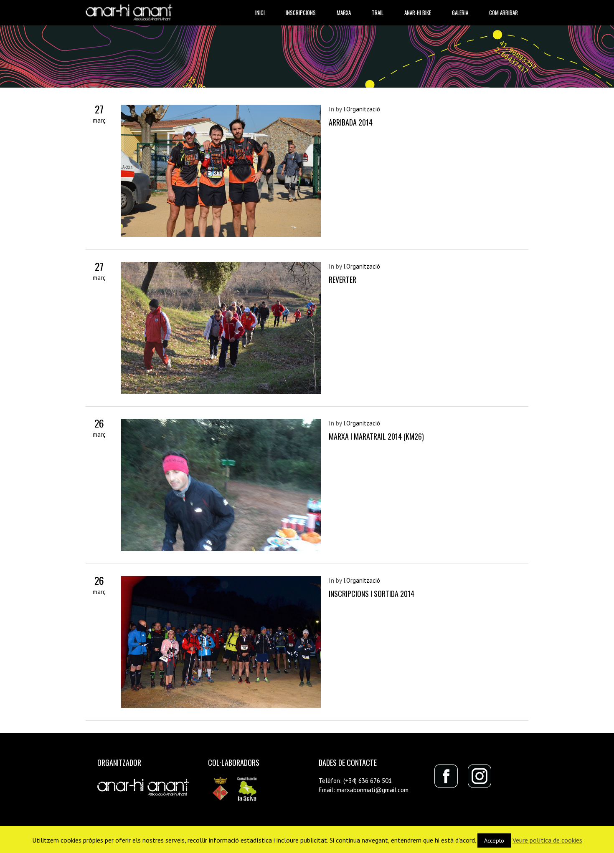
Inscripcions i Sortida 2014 (371, 593)
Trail (377, 12)
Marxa (344, 12)
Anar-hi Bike (417, 12)
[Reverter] (221, 328)
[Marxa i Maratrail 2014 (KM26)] (221, 485)
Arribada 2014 (351, 122)
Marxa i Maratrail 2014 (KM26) (376, 436)
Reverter (342, 279)
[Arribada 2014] (221, 171)
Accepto (494, 840)
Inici (260, 12)
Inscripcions (301, 12)
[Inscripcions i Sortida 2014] (221, 642)
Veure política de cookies (547, 840)
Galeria (460, 12)
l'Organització (361, 109)
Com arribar (503, 12)
